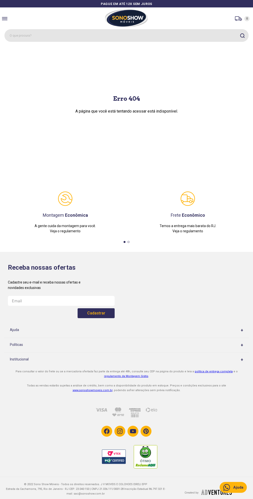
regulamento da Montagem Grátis (126, 376)
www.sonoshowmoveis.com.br (92, 390)
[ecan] (216, 493)
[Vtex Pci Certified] (118, 457)
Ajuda (238, 487)
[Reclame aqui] (150, 457)
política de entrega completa (214, 371)
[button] (125, 242)
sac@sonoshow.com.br (89, 493)
